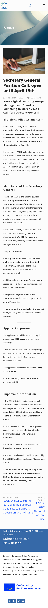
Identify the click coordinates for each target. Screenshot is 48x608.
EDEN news (36, 97)
